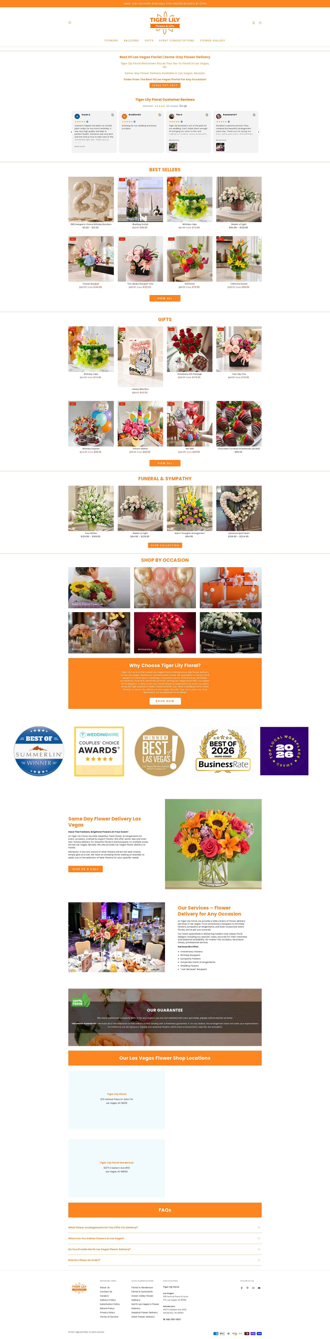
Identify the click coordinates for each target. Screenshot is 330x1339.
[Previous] (71, 132)
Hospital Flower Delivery (144, 1312)
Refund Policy (107, 1308)
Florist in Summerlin (142, 1291)
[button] (69, 23)
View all (165, 298)
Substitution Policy (110, 1304)
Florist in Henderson (142, 1287)
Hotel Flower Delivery (143, 1316)
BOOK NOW (165, 701)
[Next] (258, 132)
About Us (105, 1287)
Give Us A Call (85, 869)
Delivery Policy (108, 1300)
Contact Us (106, 1291)
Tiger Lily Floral (81, 1332)
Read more (80, 146)
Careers (104, 1295)
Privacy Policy (107, 1312)
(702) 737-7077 (165, 85)
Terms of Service (109, 1316)
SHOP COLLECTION (165, 545)
